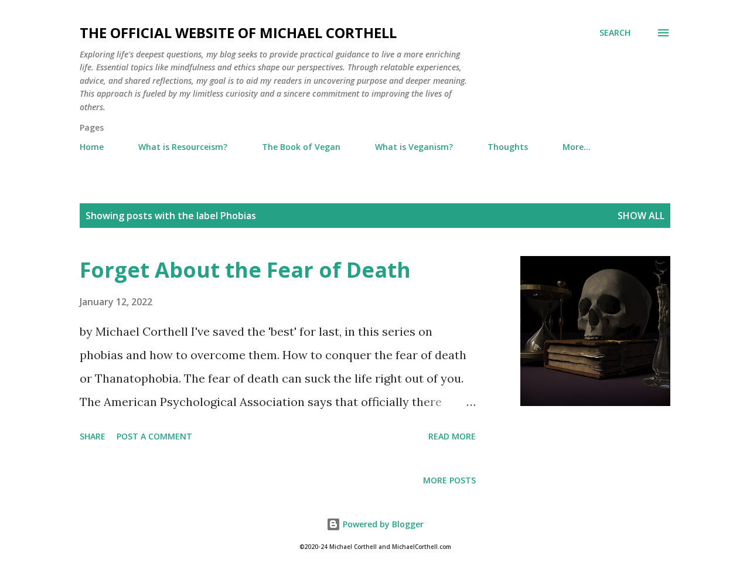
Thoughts (508, 146)
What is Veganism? (414, 146)
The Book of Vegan (301, 146)
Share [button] (92, 436)
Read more (452, 436)
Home (92, 146)
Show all (641, 215)
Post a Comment (154, 436)
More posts (449, 480)
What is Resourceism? (182, 146)
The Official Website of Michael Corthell (238, 32)
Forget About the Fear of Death (245, 269)
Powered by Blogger (382, 524)
